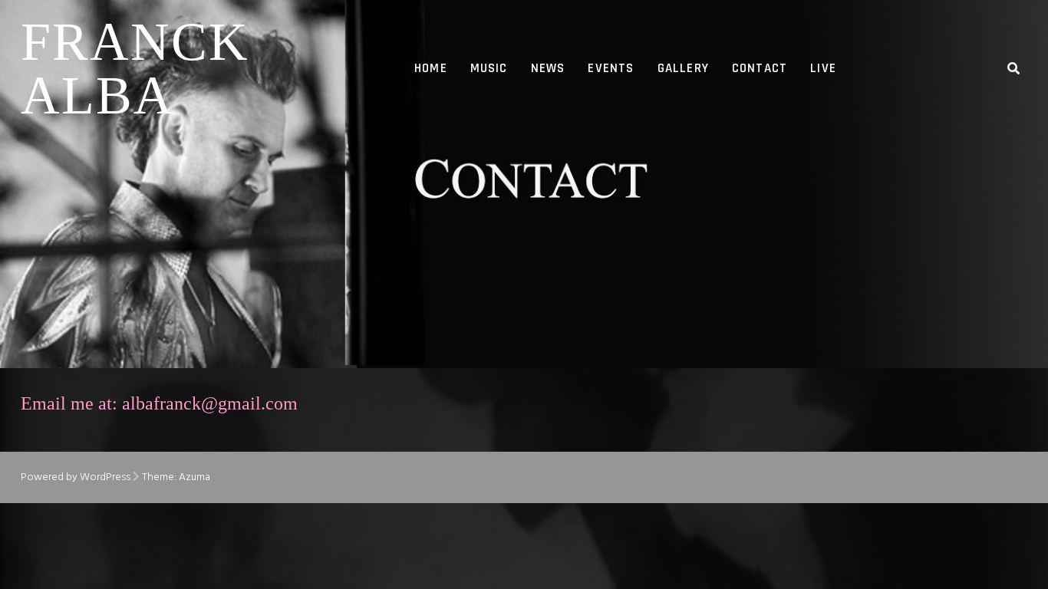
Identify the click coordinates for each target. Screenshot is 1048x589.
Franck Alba (135, 68)
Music (489, 68)
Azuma (194, 477)
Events (611, 68)
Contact (759, 68)
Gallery (683, 68)
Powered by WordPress (75, 477)
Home (430, 68)
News (548, 68)
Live (823, 68)
